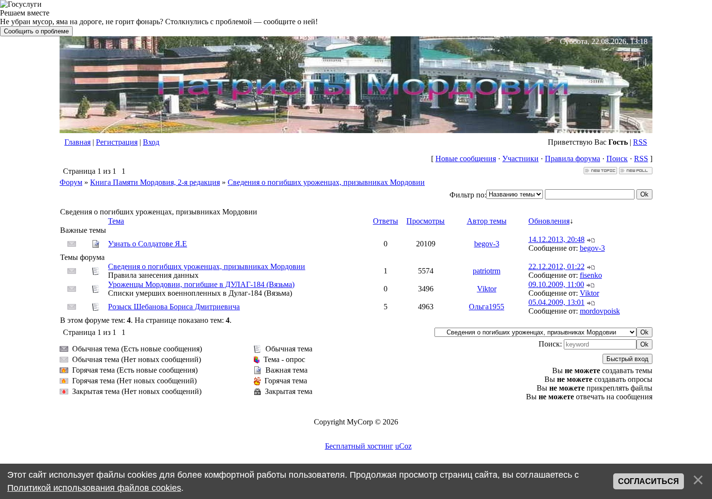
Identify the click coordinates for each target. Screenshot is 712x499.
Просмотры (425, 221)
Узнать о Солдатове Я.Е (147, 244)
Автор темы (487, 221)
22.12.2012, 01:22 (556, 266)
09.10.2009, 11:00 (556, 284)
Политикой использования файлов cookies (94, 488)
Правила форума (572, 158)
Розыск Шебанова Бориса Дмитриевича (174, 306)
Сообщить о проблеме (36, 31)
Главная (77, 142)
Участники (520, 158)
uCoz (403, 446)
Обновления (549, 221)
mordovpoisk (600, 311)
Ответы (385, 221)
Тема (116, 221)
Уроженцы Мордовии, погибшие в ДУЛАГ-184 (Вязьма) (201, 284)
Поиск (617, 158)
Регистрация (117, 142)
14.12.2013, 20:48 (556, 239)
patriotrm (486, 271)
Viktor (486, 289)
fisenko (591, 275)
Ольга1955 (486, 306)
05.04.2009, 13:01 (556, 302)
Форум (71, 182)
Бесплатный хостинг (359, 446)
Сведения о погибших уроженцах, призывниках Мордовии (326, 182)
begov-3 (486, 244)
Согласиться (648, 481)
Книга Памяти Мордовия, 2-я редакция (155, 182)
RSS (640, 142)
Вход (151, 142)
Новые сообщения (465, 158)
